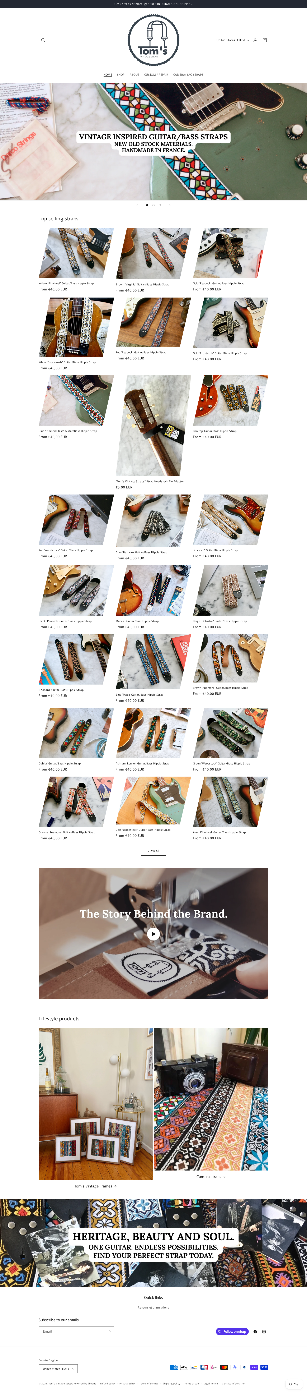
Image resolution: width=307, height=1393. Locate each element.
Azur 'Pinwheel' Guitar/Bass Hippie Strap (219, 832)
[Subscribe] (109, 1331)
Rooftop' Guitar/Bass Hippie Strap (215, 431)
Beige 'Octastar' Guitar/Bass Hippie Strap (220, 621)
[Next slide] (170, 205)
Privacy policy (127, 1383)
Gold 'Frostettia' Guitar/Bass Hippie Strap (220, 353)
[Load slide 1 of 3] (147, 205)
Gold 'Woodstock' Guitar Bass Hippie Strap (143, 830)
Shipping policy (171, 1383)
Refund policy (107, 1383)
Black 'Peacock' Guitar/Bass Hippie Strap (65, 621)
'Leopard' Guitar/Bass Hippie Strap (61, 690)
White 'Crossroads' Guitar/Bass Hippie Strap (67, 362)
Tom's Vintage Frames (93, 1185)
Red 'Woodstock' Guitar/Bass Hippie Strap (66, 550)
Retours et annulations (153, 1307)
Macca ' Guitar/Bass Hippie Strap (137, 621)
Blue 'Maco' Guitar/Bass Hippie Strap (140, 694)
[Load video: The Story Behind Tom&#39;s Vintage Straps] (153, 934)
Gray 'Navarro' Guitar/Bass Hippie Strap (141, 552)
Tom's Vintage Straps (61, 1383)
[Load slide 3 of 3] (160, 205)
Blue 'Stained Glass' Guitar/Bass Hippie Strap (68, 431)
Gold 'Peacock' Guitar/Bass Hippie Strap (219, 283)
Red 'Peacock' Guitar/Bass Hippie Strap (141, 352)
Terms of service (149, 1383)
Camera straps (209, 1176)
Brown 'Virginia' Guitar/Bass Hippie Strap (142, 284)
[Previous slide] (137, 205)
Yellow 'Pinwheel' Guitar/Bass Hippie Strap (66, 283)
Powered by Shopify (85, 1383)
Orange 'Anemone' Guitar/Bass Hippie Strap (67, 832)
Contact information (233, 1383)
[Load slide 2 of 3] (153, 205)
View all (153, 851)
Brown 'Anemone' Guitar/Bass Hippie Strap (221, 688)
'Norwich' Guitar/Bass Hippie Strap (215, 550)
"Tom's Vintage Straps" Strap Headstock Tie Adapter (150, 481)
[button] (43, 40)
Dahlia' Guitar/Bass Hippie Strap (60, 763)
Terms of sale (192, 1383)
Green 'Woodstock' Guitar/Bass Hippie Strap (221, 763)
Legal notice (211, 1383)
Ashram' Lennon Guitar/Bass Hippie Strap (142, 763)
